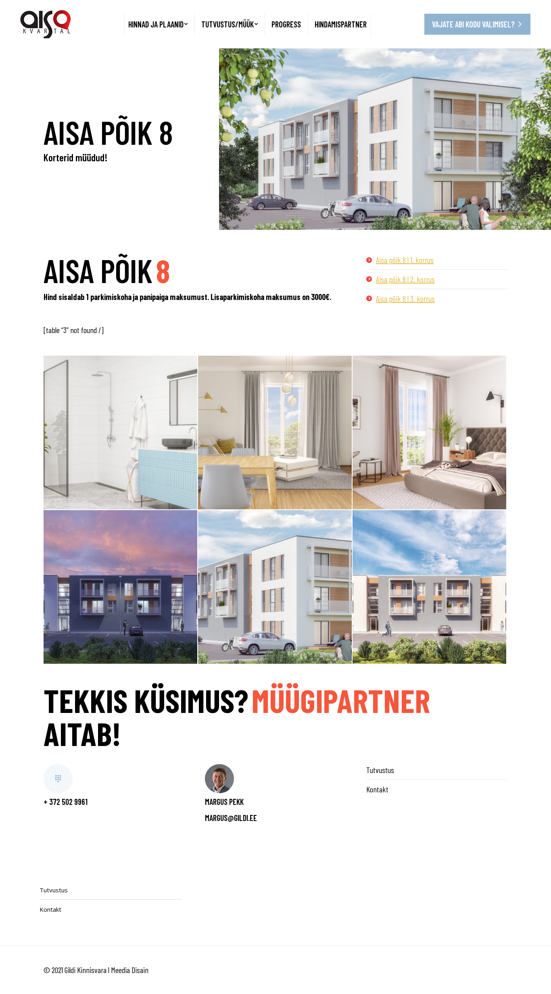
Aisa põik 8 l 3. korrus (405, 298)
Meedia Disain (129, 970)
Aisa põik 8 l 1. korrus (405, 260)
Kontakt (377, 789)
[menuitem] (158, 24)
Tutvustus (380, 770)
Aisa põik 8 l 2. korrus (405, 279)
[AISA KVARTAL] (120, 432)
